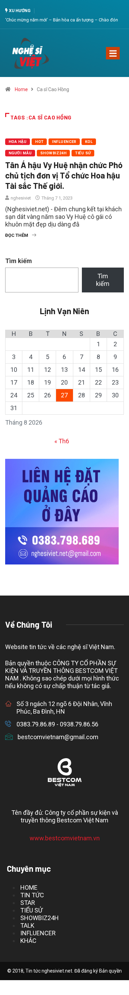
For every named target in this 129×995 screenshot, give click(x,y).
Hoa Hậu (17, 141)
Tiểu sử (83, 153)
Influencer (64, 141)
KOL (89, 141)
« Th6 (61, 441)
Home (21, 89)
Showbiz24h (53, 153)
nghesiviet (21, 198)
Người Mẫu (20, 153)
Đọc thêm (16, 235)
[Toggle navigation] (113, 53)
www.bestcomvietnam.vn (65, 838)
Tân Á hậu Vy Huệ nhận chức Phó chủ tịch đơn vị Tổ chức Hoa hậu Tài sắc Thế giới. (63, 175)
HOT (39, 141)
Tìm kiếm (18, 260)
